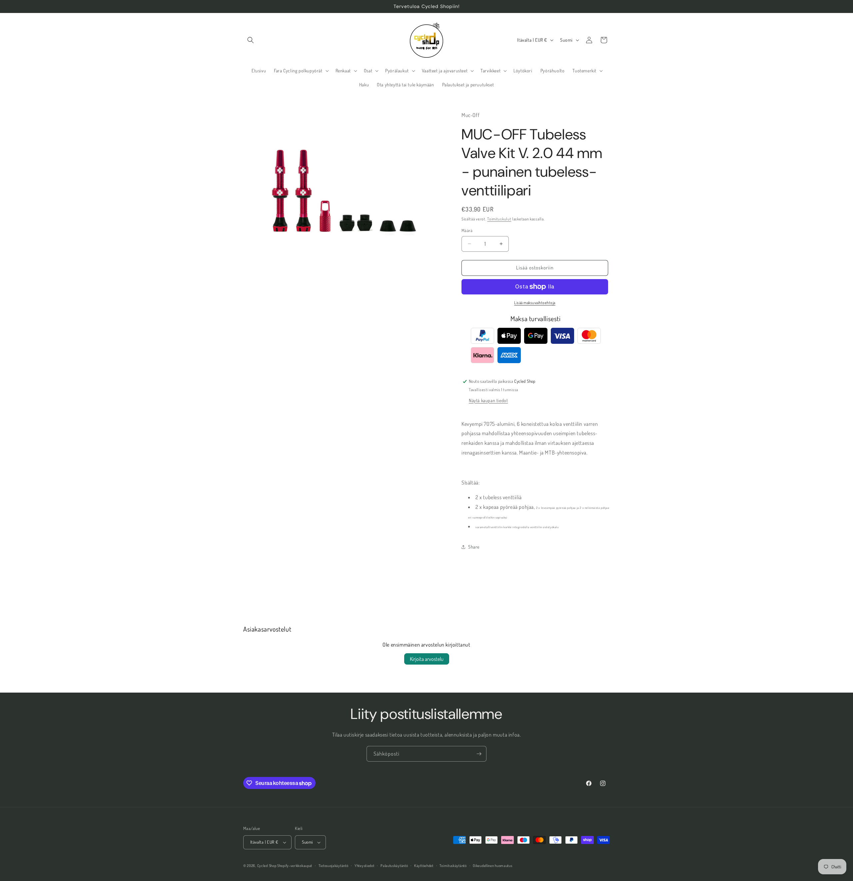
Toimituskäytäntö (452, 865)
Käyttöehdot (423, 865)
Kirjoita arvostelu (426, 659)
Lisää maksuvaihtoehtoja (534, 302)
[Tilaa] (478, 754)
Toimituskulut (499, 218)
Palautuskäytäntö (394, 865)
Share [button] (473, 547)
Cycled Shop (267, 865)
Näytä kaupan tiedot (488, 400)
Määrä (466, 230)
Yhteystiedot (364, 865)
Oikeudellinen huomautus (492, 865)
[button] (250, 40)
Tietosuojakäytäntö (334, 865)
